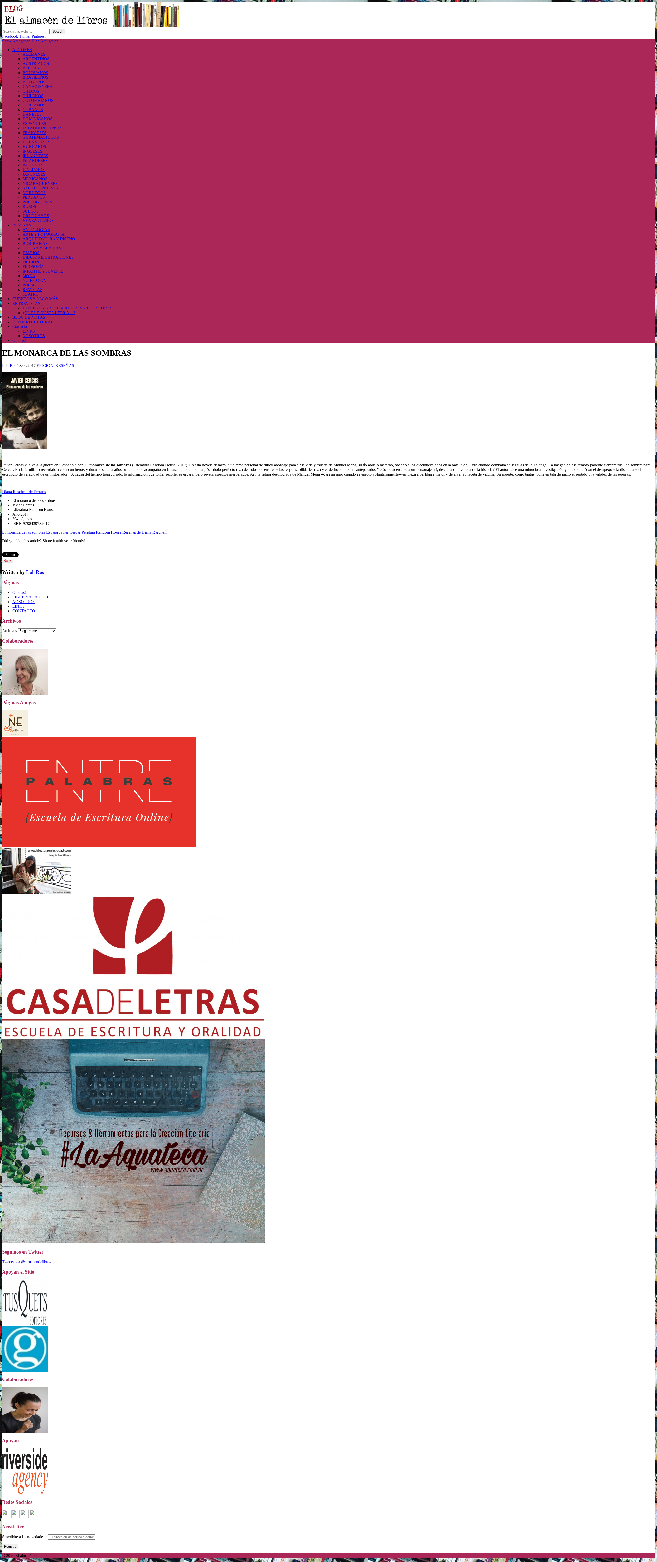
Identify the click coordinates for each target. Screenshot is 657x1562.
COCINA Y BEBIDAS (42, 248)
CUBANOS (33, 109)
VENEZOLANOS (38, 220)
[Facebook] (6, 1517)
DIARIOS (31, 253)
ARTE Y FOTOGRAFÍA (44, 234)
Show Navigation (16, 41)
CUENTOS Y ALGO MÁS (35, 299)
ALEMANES (34, 54)
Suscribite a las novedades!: (25, 1537)
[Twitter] (34, 1517)
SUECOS (31, 211)
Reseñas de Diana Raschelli (144, 532)
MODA (29, 276)
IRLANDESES (35, 156)
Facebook (10, 36)
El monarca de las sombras (23, 532)
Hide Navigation (45, 41)
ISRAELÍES (33, 165)
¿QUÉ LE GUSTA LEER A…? (49, 313)
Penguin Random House (101, 532)
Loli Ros (9, 365)
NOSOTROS (34, 336)
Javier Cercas (70, 532)
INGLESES (32, 151)
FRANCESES (34, 133)
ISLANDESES (35, 160)
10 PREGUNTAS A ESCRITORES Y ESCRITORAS (67, 308)
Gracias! (19, 340)
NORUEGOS (34, 193)
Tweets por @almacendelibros (26, 1262)
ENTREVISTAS (26, 303)
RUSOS (29, 206)
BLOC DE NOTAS (28, 317)
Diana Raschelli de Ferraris (24, 491)
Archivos (9, 630)
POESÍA (30, 285)
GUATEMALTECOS (41, 137)
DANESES (32, 114)
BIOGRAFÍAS (35, 243)
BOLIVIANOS (35, 73)
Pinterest (38, 36)
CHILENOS (33, 96)
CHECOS (31, 91)
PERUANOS (34, 197)
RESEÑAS (21, 225)
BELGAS (31, 68)
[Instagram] (15, 1517)
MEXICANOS (35, 179)
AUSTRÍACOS (36, 63)
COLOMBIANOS (38, 100)
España (52, 532)
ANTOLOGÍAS (36, 229)
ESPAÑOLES (34, 123)
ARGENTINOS (36, 59)
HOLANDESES (36, 142)
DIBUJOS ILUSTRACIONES (48, 257)
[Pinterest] (25, 1517)
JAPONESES (34, 174)
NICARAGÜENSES (40, 183)
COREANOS (34, 105)
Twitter (25, 36)
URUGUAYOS (36, 216)
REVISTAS (32, 289)
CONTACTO (23, 611)
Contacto (19, 326)
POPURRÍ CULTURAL (32, 322)
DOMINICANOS (37, 119)
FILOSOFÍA (33, 266)
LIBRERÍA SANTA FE (32, 597)
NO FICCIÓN (34, 280)
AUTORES (22, 49)
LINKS (29, 331)
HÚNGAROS (34, 146)
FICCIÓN (31, 262)
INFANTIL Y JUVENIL (43, 271)
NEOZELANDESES (40, 188)
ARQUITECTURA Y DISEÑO (49, 239)
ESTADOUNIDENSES (42, 128)
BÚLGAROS (34, 82)
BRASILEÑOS (36, 77)
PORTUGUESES (37, 202)
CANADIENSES (37, 86)
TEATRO (31, 294)
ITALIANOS (34, 169)
